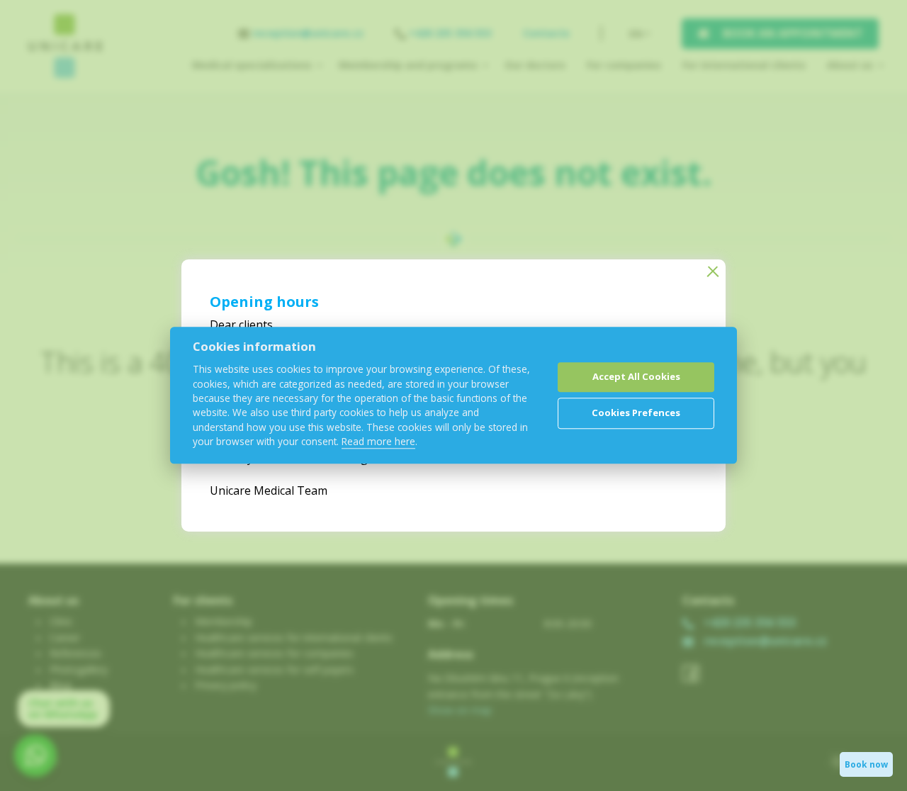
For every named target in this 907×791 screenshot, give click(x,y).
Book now (866, 764)
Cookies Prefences (636, 412)
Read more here (378, 442)
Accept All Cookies (636, 376)
